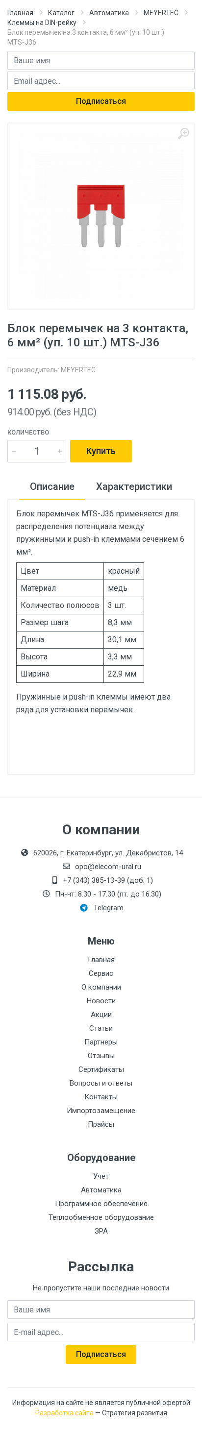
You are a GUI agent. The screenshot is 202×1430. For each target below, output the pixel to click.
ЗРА (101, 1231)
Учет (101, 1176)
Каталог (61, 13)
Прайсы (101, 1124)
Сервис (101, 973)
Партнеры (101, 1042)
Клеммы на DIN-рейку (41, 22)
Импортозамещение (101, 1110)
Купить (101, 451)
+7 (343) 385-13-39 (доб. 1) (108, 880)
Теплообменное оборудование (101, 1217)
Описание (52, 486)
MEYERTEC (161, 13)
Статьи (101, 1028)
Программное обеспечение (101, 1203)
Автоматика (109, 13)
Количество (28, 432)
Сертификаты (101, 1069)
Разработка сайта (64, 1413)
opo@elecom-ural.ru (108, 866)
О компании (101, 987)
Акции (101, 1014)
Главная (20, 13)
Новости (101, 1000)
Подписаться (101, 101)
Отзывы (101, 1055)
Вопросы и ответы (101, 1083)
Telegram (109, 907)
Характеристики (134, 486)
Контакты (101, 1096)
